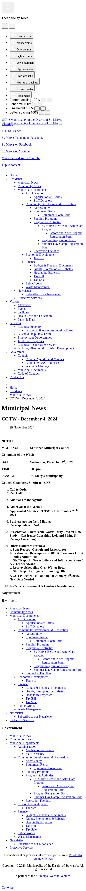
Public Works (26, 705)
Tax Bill (31, 698)
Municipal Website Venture (53, 876)
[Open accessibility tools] (8, 7)
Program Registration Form (51, 666)
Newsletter (16, 713)
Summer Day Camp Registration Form (58, 669)
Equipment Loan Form (48, 641)
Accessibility (34, 633)
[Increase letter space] (47, 113)
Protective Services (22, 720)
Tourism (31, 680)
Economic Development (33, 677)
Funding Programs (37, 644)
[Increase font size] (40, 104)
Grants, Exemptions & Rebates (45, 691)
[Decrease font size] (34, 104)
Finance (23, 684)
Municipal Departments (24, 615)
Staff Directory (35, 626)
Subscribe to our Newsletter (35, 716)
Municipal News (20, 608)
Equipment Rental (37, 637)
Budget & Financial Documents (46, 687)
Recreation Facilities (38, 673)
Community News (21, 612)
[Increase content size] (49, 100)
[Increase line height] (43, 108)
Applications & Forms (40, 623)
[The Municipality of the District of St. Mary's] (32, 121)
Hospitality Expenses (39, 695)
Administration (27, 619)
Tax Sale (31, 702)
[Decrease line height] (37, 108)
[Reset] (5, 26)
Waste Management (30, 709)
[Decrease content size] (43, 100)
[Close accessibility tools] (12, 26)
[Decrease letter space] (41, 113)
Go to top (8, 887)
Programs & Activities (39, 648)
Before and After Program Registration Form (58, 660)
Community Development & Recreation (43, 630)
